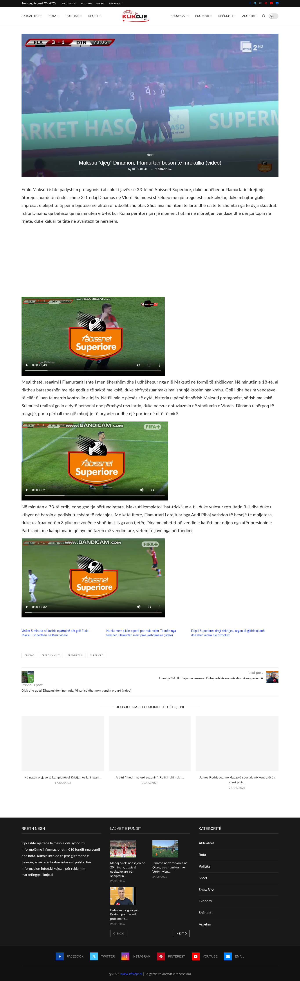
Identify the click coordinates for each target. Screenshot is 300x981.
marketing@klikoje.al (37, 875)
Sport (100, 3)
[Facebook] (250, 3)
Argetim (248, 16)
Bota (52, 16)
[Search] (264, 16)
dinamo (29, 655)
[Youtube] (271, 3)
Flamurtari (75, 655)
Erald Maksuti (51, 655)
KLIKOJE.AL (140, 169)
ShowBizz (115, 3)
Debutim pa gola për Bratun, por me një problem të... (124, 914)
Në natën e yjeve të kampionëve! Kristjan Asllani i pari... (62, 777)
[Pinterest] (266, 3)
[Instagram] (260, 3)
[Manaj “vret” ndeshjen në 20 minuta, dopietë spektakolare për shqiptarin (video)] (123, 848)
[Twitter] (255, 3)
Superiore (96, 655)
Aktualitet (69, 3)
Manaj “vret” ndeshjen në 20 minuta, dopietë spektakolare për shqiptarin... (127, 869)
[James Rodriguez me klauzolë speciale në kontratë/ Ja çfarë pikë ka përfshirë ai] (237, 743)
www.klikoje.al (131, 974)
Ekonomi (202, 16)
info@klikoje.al (52, 868)
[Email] (277, 3)
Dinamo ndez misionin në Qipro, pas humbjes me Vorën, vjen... (170, 867)
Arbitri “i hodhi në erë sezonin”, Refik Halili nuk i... (150, 777)
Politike (86, 3)
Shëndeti (225, 16)
